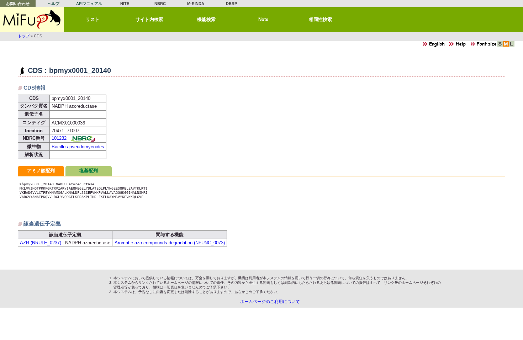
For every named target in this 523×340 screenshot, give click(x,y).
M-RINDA (195, 3)
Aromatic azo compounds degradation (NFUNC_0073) (170, 242)
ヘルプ (53, 3)
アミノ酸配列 (41, 170)
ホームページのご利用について (270, 301)
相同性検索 (320, 19)
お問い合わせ (18, 3)
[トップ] (32, 19)
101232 (59, 138)
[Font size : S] (500, 45)
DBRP (231, 3)
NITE (124, 3)
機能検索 (206, 19)
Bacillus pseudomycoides (78, 146)
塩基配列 (88, 170)
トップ (24, 36)
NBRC (160, 3)
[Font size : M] (506, 45)
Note (263, 19)
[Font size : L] (511, 45)
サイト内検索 (149, 19)
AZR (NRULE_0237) (40, 242)
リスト (93, 19)
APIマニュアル (89, 3)
